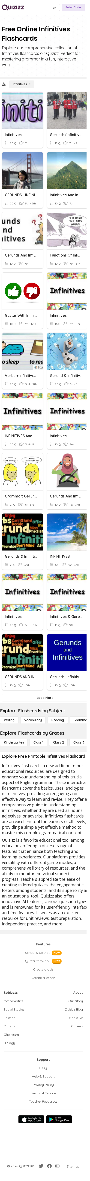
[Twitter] (41, 1166)
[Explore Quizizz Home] (13, 7)
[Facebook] (49, 1166)
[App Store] (31, 1119)
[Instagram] (57, 1166)
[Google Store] (59, 1119)
